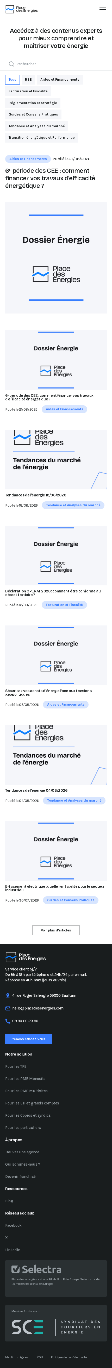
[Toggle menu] (102, 9)
